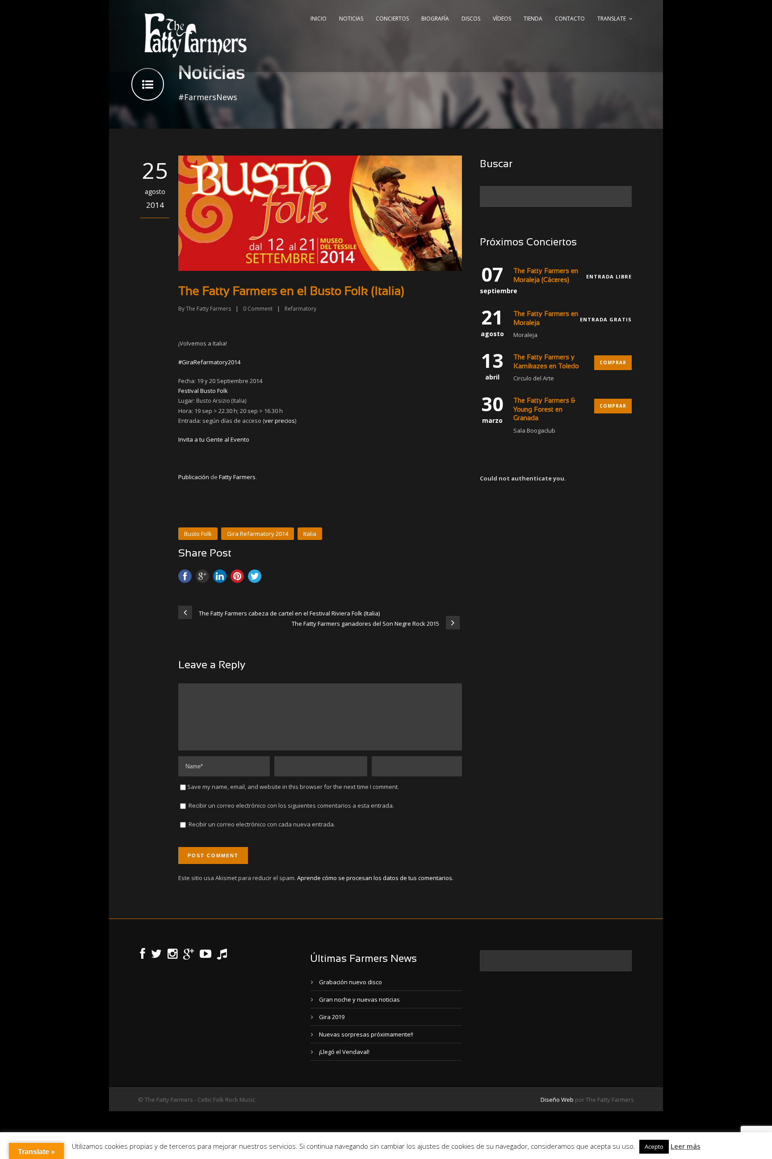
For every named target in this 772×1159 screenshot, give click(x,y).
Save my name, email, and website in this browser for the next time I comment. (293, 787)
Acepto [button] (654, 1146)
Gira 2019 (331, 1017)
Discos (471, 18)
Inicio (318, 18)
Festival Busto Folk (203, 391)
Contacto (570, 18)
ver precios (279, 421)
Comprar (613, 362)
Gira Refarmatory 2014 (257, 534)
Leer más (686, 1146)
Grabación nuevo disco (350, 982)
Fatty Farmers (237, 477)
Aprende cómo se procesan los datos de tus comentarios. (375, 878)
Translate (611, 18)
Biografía (435, 18)
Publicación (193, 477)
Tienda (533, 18)
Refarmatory (300, 308)
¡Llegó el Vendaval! (344, 1052)
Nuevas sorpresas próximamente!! (366, 1034)
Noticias (351, 18)
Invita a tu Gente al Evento (213, 439)
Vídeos (502, 18)
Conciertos (392, 18)
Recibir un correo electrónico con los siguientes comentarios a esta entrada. (291, 805)
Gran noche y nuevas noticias (359, 999)
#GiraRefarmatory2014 (209, 362)
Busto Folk (198, 534)
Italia (309, 534)
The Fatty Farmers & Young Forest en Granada (544, 409)
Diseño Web (557, 1100)
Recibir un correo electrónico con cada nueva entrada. (262, 824)
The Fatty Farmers (208, 308)
